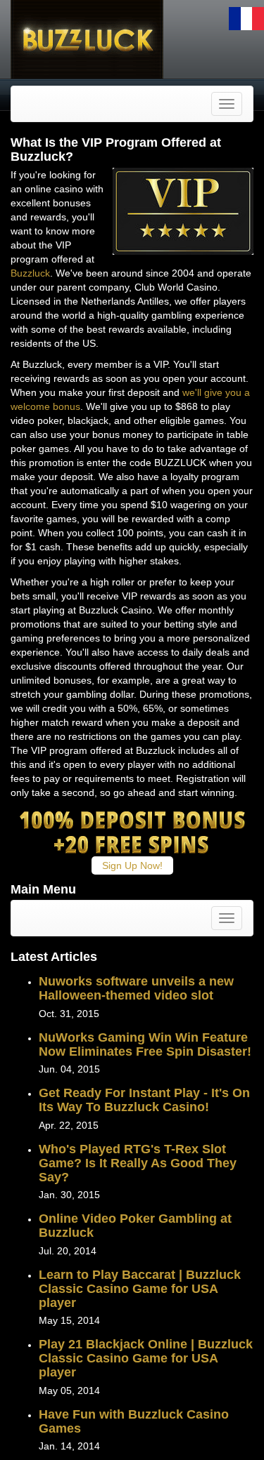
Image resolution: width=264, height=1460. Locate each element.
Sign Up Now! (132, 865)
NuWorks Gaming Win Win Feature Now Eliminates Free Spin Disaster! (145, 1044)
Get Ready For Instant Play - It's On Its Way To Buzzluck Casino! (144, 1100)
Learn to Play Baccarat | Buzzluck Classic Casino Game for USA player (140, 1289)
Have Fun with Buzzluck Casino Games (134, 1421)
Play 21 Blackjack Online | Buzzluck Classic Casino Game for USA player (146, 1358)
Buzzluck (30, 273)
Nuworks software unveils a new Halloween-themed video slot (136, 988)
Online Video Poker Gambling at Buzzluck (135, 1226)
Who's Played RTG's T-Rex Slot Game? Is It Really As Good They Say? (138, 1163)
